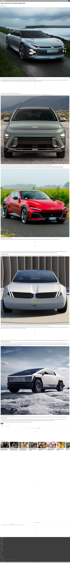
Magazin (2, 543)
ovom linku (38, 522)
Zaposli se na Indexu (6, 559)
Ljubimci (2, 550)
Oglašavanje (2, 559)
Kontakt (9, 559)
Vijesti (2, 539)
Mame (1, 548)
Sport (1, 541)
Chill (1, 555)
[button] (69, 1)
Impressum (11, 559)
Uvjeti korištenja (15, 559)
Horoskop (2, 557)
